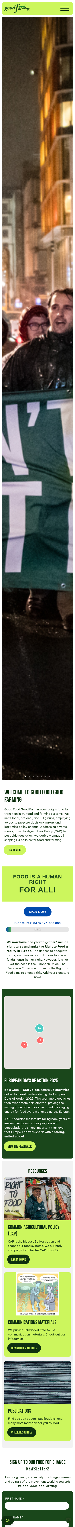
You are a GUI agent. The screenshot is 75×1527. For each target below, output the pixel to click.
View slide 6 (45, 776)
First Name (14, 1498)
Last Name (14, 1517)
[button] (68, 1520)
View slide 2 (29, 776)
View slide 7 (49, 776)
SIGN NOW (37, 912)
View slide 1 (25, 776)
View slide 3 (33, 776)
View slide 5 (41, 776)
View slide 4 (37, 776)
